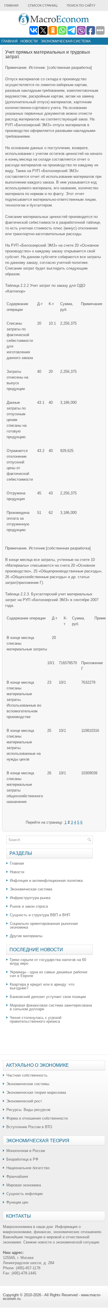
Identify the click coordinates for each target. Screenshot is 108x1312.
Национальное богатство (28, 1168)
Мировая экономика (23, 1185)
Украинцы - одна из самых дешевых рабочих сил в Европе (49, 974)
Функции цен (17, 1202)
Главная (11, 5)
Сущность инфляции (24, 1194)
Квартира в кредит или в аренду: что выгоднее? (42, 986)
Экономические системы (27, 1084)
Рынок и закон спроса (29, 906)
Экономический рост (24, 1101)
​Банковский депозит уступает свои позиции (48, 997)
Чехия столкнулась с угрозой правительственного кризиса (35, 1019)
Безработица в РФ (22, 1159)
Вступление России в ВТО (29, 1127)
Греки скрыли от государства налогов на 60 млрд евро (48, 962)
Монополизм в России (25, 1151)
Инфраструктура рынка (30, 898)
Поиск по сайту (81, 5)
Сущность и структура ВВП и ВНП (40, 915)
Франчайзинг (17, 1176)
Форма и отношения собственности (37, 1118)
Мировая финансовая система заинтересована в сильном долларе (51, 1007)
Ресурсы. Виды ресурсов (28, 1110)
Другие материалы (26, 936)
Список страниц (42, 5)
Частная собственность (27, 1075)
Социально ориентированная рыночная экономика (44, 925)
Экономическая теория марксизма (36, 1092)
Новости (29, 41)
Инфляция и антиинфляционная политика (46, 880)
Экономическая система (66, 41)
